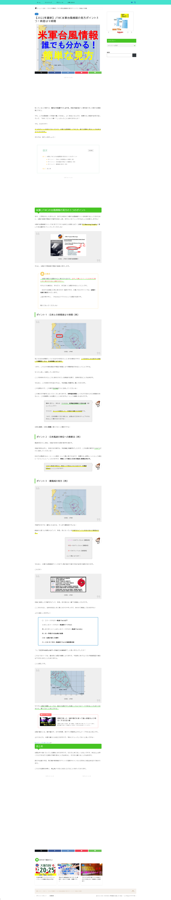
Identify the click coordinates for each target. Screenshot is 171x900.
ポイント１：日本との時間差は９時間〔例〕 (61, 159)
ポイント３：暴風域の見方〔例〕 (58, 164)
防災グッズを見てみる (42, 743)
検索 (108, 52)
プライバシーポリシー (41, 896)
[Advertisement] (68, 91)
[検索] (134, 55)
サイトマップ (48, 2)
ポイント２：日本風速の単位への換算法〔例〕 (62, 162)
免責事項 (52, 896)
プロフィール (59, 2)
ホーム (38, 2)
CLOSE (91, 150)
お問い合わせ (71, 2)
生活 (37, 14)
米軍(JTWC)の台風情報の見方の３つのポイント (62, 156)
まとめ (49, 169)
